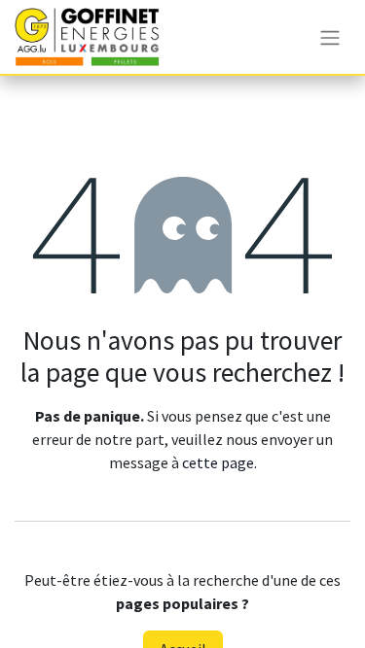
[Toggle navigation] (330, 37)
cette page (218, 462)
